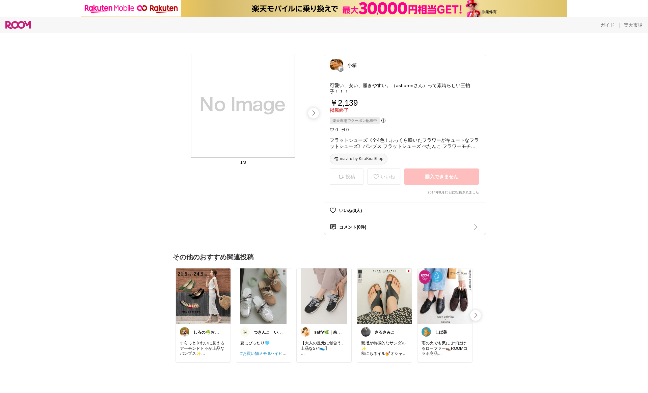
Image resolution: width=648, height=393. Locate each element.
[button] (336, 65)
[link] (203, 295)
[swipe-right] (313, 113)
